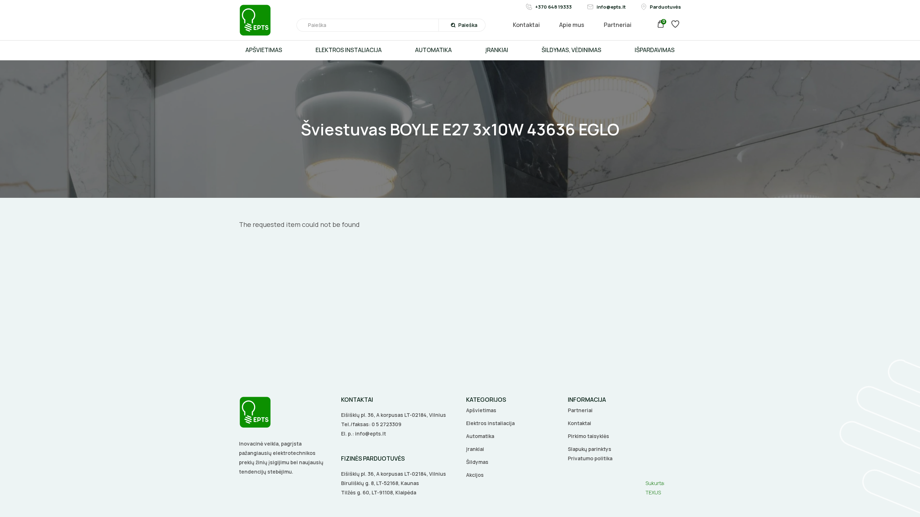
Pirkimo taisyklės (588, 436)
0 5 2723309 (386, 424)
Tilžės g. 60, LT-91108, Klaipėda (378, 492)
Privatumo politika (590, 458)
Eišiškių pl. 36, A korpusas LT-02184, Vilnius (393, 414)
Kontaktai (579, 423)
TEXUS (653, 492)
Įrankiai (475, 449)
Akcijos (475, 474)
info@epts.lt (370, 433)
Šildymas (477, 461)
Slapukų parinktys (589, 449)
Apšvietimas (481, 410)
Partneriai (580, 410)
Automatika (480, 436)
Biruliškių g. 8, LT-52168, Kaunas (380, 483)
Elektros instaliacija (490, 423)
